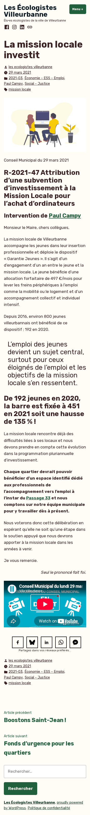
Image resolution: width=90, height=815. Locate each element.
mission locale (20, 89)
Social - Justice (37, 84)
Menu (79, 9)
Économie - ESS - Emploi (44, 78)
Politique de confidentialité (49, 808)
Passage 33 (38, 498)
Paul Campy (13, 84)
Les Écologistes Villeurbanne (30, 11)
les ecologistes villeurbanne (30, 67)
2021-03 (16, 78)
